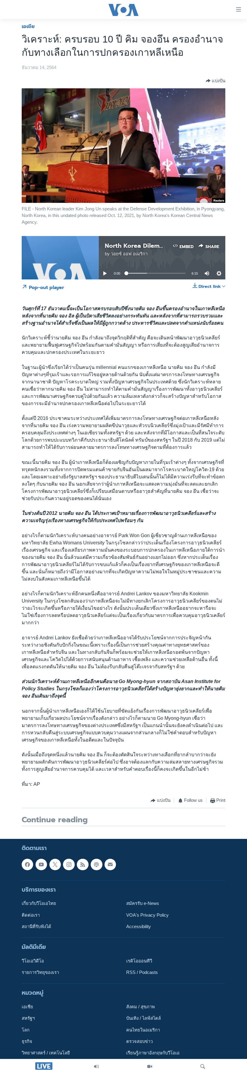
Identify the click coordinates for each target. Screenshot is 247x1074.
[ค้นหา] (203, 1066)
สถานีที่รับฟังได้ (36, 926)
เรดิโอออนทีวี (139, 961)
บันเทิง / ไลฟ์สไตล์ (143, 1018)
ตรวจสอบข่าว (139, 1041)
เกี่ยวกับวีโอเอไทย (39, 903)
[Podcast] (96, 864)
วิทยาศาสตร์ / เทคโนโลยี (46, 1052)
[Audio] (96, 1066)
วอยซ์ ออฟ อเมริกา (129, 253)
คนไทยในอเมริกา (143, 1029)
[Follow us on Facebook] (27, 864)
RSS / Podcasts (142, 972)
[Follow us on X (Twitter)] (55, 864)
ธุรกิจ (27, 1041)
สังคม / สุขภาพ (140, 1006)
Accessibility (138, 926)
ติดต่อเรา (31, 914)
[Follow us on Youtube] (41, 864)
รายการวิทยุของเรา (40, 972)
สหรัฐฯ (28, 1018)
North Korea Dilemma (136, 245)
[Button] (215, 81)
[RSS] (82, 864)
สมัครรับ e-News (142, 903)
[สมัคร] (110, 864)
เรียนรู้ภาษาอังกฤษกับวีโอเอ (153, 1052)
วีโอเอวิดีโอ (33, 961)
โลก (26, 1029)
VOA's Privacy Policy (147, 914)
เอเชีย (28, 26)
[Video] (150, 1066)
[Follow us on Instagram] (68, 864)
